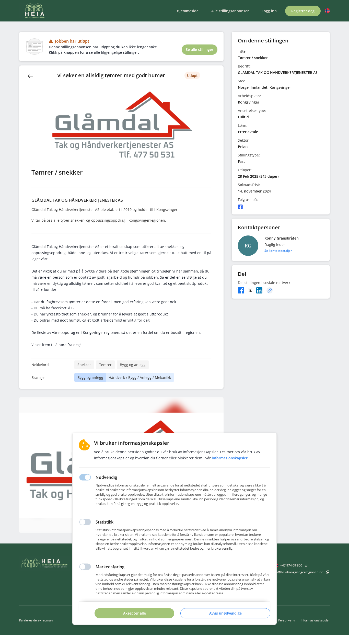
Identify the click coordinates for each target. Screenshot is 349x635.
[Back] (30, 76)
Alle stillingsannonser (230, 10)
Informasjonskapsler (315, 620)
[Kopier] (269, 290)
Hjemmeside (188, 10)
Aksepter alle (134, 613)
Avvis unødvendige (225, 613)
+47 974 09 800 (291, 565)
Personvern (286, 620)
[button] (327, 10)
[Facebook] (240, 206)
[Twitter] (250, 290)
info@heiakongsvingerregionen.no (297, 572)
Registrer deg (303, 10)
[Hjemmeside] (58, 563)
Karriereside (28, 620)
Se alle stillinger (199, 49)
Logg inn (269, 10)
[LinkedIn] (259, 290)
